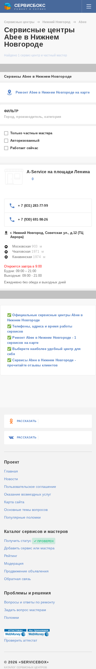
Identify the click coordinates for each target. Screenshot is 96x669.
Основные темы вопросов (26, 510)
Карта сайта (14, 502)
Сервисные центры (19, 22)
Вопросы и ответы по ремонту (29, 602)
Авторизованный (25, 140)
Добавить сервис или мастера (29, 548)
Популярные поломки (22, 517)
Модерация (14, 563)
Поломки (11, 617)
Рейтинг (10, 556)
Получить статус (17, 541)
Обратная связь (17, 579)
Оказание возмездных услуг (27, 494)
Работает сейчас (24, 148)
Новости (11, 479)
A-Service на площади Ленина (58, 172)
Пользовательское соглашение (30, 487)
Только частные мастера (32, 133)
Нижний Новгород (56, 22)
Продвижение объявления (26, 571)
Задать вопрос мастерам (25, 610)
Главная (11, 471)
